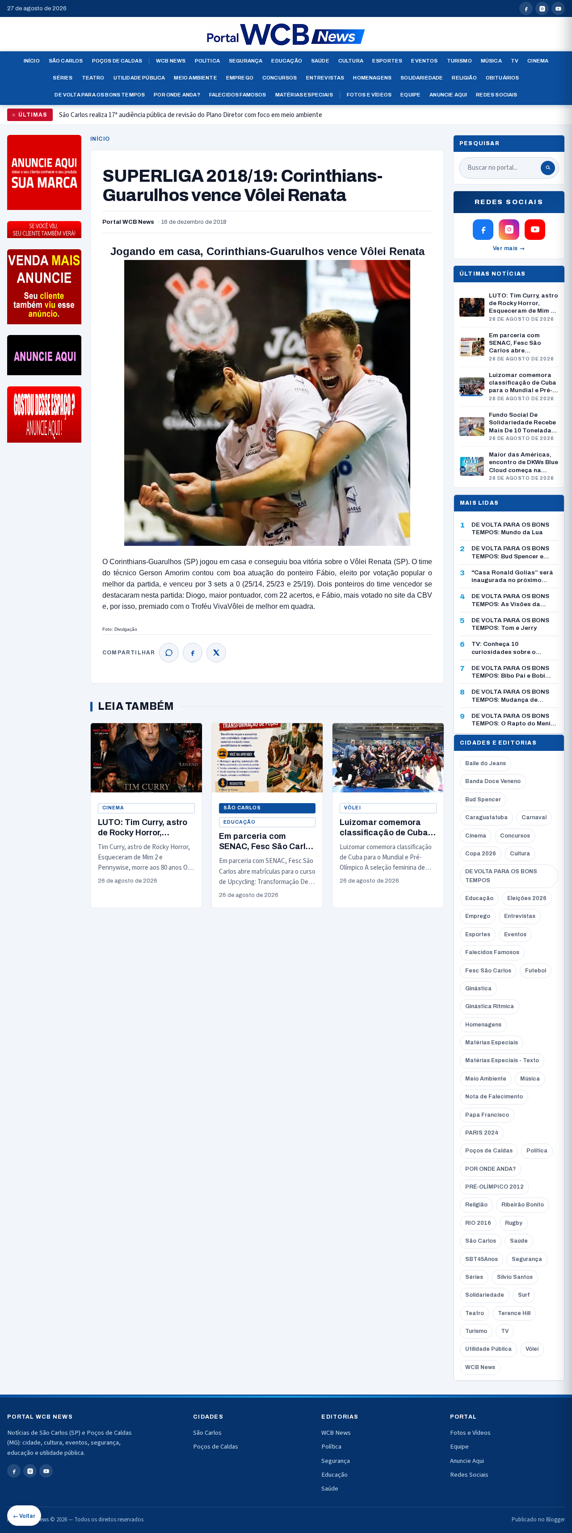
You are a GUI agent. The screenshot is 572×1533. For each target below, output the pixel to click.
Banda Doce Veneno (493, 781)
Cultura (350, 60)
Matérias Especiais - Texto (502, 1060)
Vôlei (352, 807)
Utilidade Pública (139, 77)
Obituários (502, 77)
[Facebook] (192, 652)
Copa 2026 (480, 853)
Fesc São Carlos (488, 971)
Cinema (537, 60)
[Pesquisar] (548, 168)
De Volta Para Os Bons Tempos (100, 94)
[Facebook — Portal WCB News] (526, 8)
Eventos (424, 60)
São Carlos (66, 60)
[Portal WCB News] (286, 34)
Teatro (93, 77)
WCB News (170, 60)
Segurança (246, 60)
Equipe (410, 94)
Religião (464, 77)
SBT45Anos (481, 1259)
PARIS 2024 (481, 1133)
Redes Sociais (496, 94)
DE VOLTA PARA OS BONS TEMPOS (501, 875)
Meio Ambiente (195, 77)
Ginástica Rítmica (489, 1006)
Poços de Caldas (117, 60)
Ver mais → (509, 248)
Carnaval (534, 817)
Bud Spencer (483, 799)
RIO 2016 (478, 1223)
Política (207, 60)
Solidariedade (421, 77)
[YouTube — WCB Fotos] (558, 8)
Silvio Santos (515, 1277)
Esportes (387, 60)
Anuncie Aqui (448, 94)
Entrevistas (325, 77)
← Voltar (24, 1516)
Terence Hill (514, 1313)
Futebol (535, 971)
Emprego (239, 77)
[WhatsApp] (169, 652)
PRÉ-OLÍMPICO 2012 (494, 1187)
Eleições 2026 (527, 898)
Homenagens (372, 77)
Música (491, 60)
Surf (524, 1295)
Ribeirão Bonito (522, 1205)
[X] (216, 652)
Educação (286, 60)
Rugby (513, 1223)
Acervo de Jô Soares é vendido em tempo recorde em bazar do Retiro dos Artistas (172, 118)
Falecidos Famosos (237, 94)
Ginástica (478, 988)
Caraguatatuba (486, 817)
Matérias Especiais (304, 94)
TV (514, 60)
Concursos (279, 77)
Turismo (459, 60)
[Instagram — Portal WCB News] (542, 8)
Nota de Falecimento (494, 1096)
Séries (62, 77)
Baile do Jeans (485, 763)
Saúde (320, 60)
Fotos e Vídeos (369, 94)
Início (32, 60)
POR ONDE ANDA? (490, 1169)
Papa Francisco (487, 1115)
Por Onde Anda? (177, 94)
